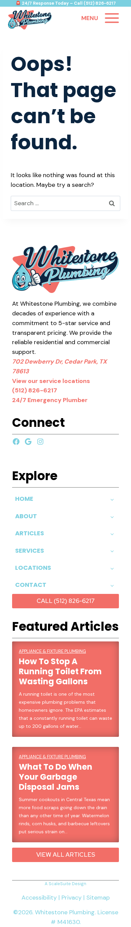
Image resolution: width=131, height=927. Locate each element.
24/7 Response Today (45, 3)
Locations (33, 567)
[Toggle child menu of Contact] (112, 585)
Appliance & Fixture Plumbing (52, 651)
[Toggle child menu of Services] (112, 550)
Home (24, 498)
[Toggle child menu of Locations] (112, 567)
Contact (30, 585)
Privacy (71, 898)
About (26, 516)
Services (29, 550)
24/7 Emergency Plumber (50, 400)
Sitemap (98, 898)
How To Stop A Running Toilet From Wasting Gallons (60, 671)
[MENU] (112, 18)
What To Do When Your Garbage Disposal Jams (55, 777)
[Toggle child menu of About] (112, 516)
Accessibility (39, 898)
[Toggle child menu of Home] (112, 499)
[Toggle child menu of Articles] (112, 533)
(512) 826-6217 (100, 3)
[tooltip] (65, 269)
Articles (29, 533)
